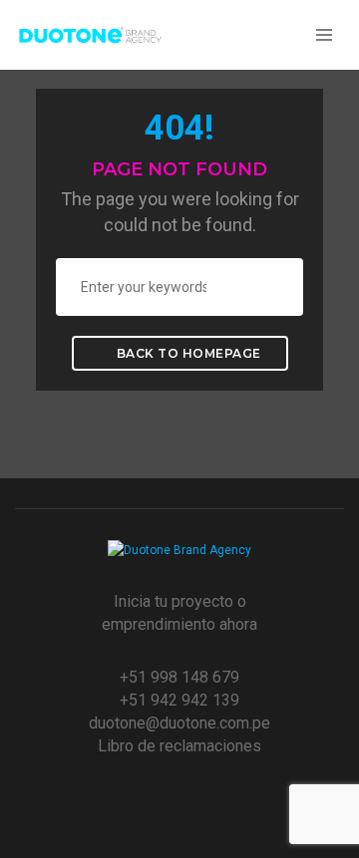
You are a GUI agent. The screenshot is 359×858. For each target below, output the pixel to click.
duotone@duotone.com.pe (179, 723)
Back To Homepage (187, 353)
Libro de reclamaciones (179, 745)
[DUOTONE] (90, 34)
